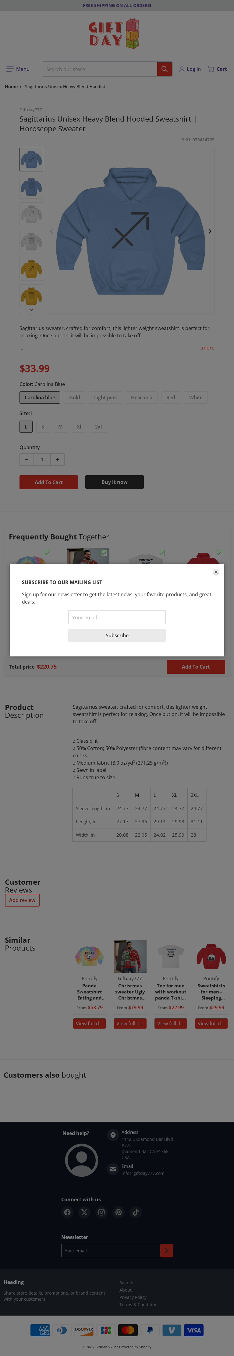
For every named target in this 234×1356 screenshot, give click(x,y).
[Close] (216, 572)
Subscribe (117, 635)
